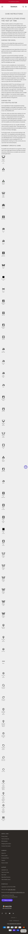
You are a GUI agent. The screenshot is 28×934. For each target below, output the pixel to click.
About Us (3, 853)
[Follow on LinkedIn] (13, 913)
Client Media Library (5, 879)
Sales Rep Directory (5, 877)
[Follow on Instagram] (6, 913)
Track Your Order (5, 872)
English (13, 917)
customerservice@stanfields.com (17, 892)
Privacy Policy (4, 836)
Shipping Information (6, 843)
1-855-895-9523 (11, 889)
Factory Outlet (4, 862)
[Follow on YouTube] (9, 913)
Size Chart (3, 874)
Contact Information (6, 846)
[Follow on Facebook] (2, 913)
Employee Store (5, 858)
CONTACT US (4, 870)
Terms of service (5, 838)
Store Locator (4, 855)
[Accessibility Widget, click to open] (25, 467)
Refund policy (4, 841)
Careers (3, 860)
